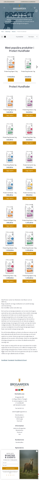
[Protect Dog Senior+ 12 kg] (29, 211)
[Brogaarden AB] (19, 8)
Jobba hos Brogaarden (19, 428)
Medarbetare (19, 430)
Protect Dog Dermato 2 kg (28, 71)
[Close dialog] (37, 451)
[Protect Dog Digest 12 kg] (11, 63)
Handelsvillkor (19, 442)
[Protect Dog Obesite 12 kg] (9, 238)
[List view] (5, 36)
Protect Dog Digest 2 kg (10, 110)
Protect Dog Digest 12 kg (11, 71)
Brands (14, 31)
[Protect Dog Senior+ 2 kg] (29, 100)
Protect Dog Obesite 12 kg (10, 248)
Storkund (19, 432)
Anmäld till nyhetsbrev (10, 468)
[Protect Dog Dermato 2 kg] (28, 63)
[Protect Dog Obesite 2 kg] (9, 155)
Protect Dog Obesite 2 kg (9, 165)
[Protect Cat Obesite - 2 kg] (9, 183)
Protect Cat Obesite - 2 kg (9, 193)
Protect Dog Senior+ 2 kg (29, 110)
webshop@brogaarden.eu (19, 412)
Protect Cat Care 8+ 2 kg (29, 165)
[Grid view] (2, 36)
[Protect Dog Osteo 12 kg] (9, 266)
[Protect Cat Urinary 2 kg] (29, 183)
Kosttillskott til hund (21, 360)
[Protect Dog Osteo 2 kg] (29, 128)
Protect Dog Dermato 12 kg (29, 248)
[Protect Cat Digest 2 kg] (9, 211)
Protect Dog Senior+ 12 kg (29, 220)
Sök (20, 434)
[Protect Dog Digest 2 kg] (9, 100)
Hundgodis (11, 360)
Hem (2, 31)
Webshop (7, 31)
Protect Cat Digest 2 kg (10, 220)
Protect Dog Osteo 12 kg (9, 276)
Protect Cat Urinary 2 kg (29, 193)
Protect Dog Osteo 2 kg (29, 137)
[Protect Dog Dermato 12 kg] (29, 238)
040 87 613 (20, 408)
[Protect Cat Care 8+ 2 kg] (29, 155)
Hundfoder (4, 360)
